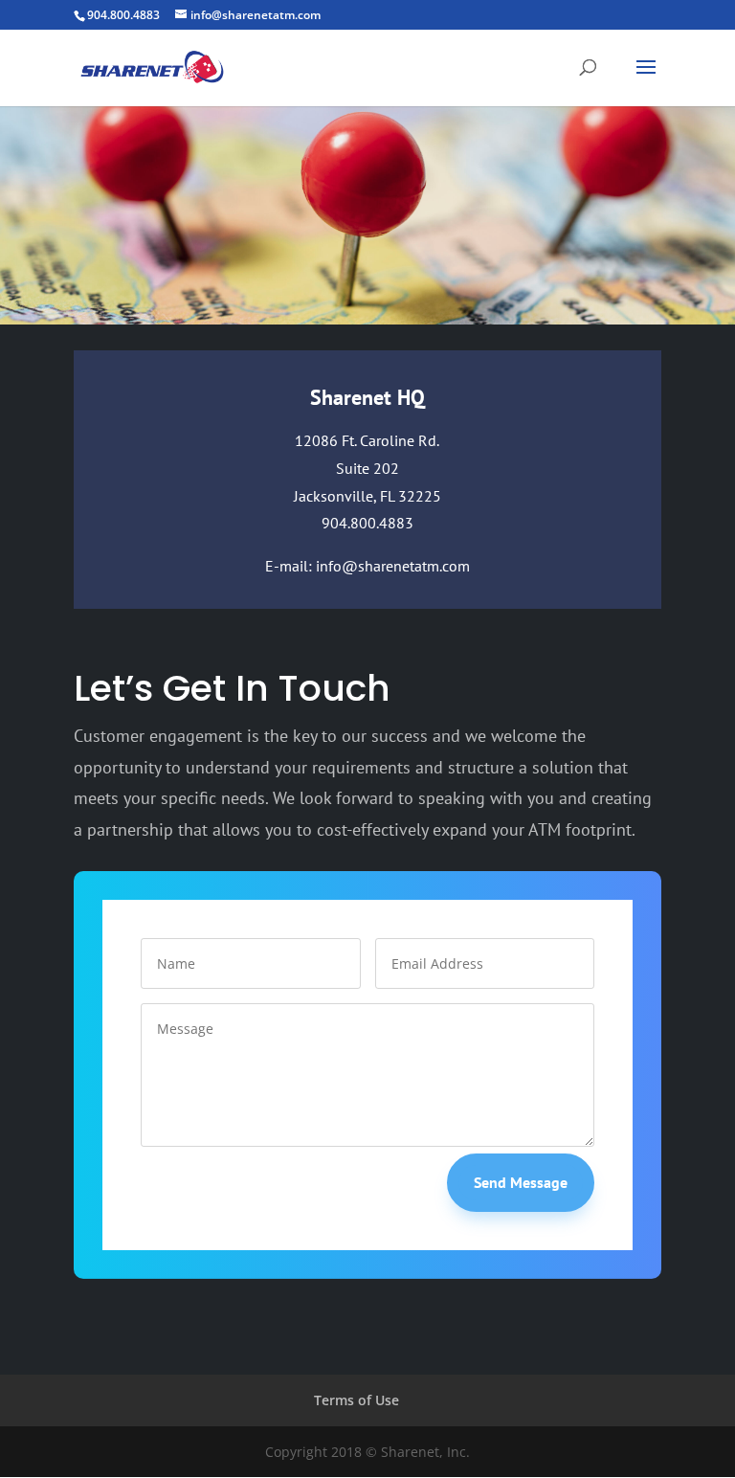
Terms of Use (356, 1400)
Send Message (521, 1182)
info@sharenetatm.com (393, 565)
